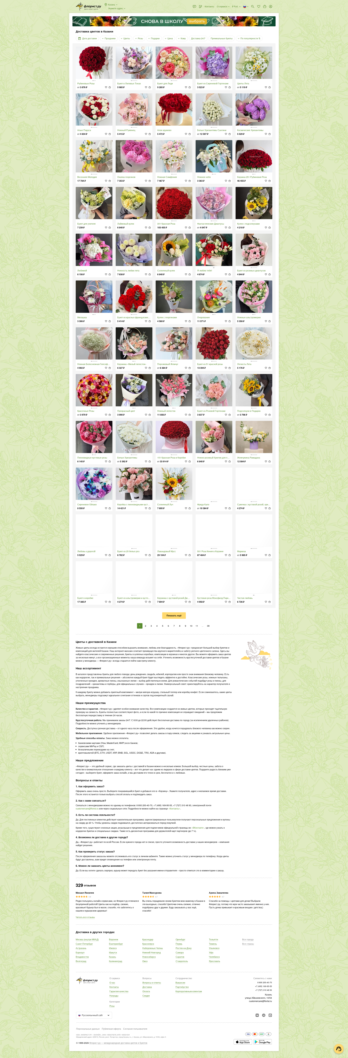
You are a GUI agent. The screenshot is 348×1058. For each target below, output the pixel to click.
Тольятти (213, 939)
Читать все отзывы (85, 917)
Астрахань (81, 948)
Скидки (146, 995)
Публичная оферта (111, 1028)
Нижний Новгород (151, 952)
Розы (112, 1005)
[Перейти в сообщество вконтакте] (257, 1015)
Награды (113, 995)
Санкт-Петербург (84, 943)
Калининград (115, 961)
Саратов (180, 956)
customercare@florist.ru (87, 808)
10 (191, 625)
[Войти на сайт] (270, 6)
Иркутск (113, 952)
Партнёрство (182, 986)
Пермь (179, 943)
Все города (248, 939)
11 (197, 625)
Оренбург (180, 939)
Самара (180, 952)
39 (208, 625)
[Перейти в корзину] (264, 6)
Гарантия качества (118, 991)
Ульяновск (214, 948)
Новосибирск (149, 956)
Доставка (147, 986)
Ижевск (113, 948)
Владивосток (82, 956)
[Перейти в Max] (270, 1015)
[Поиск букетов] (252, 6)
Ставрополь (182, 961)
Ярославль (214, 961)
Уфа (211, 952)
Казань (112, 956)
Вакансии (180, 982)
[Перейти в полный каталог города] (88, 6)
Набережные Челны (152, 948)
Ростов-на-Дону (184, 948)
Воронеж (113, 939)
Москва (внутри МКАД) (87, 939)
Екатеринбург (116, 943)
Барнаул (80, 952)
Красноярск (148, 943)
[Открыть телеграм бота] (263, 1015)
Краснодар (147, 939)
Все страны (248, 943)
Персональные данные (88, 1028)
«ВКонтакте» (198, 827)
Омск (144, 961)
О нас (112, 982)
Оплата (146, 991)
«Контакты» (174, 808)
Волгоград (81, 961)
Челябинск (214, 956)
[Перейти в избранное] (258, 6)
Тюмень (213, 943)
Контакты (114, 986)
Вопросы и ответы (151, 982)
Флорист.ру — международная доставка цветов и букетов (118, 1042)
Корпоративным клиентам (188, 991)
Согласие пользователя (135, 1028)
